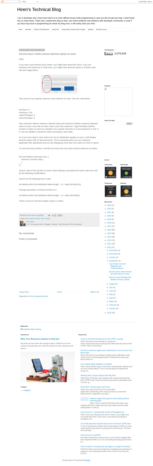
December (113, 250)
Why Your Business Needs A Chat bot (39, 339)
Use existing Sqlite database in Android (96, 364)
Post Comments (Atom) (39, 296)
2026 (109, 205)
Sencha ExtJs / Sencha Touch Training (73, 29)
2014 (109, 237)
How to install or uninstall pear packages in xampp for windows (105, 446)
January (112, 308)
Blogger (87, 460)
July (111, 287)
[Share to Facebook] (59, 215)
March (112, 301)
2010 (109, 313)
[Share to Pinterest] (61, 215)
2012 (109, 244)
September (114, 261)
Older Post (94, 292)
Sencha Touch (35, 218)
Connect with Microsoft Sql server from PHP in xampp (102, 339)
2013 (109, 240)
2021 (109, 212)
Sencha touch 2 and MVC (91, 435)
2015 (109, 233)
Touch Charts (45, 218)
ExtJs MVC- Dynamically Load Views (95, 387)
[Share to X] (57, 215)
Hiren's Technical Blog (39, 9)
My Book (90, 29)
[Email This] (53, 215)
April (111, 298)
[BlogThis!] (55, 215)
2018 (109, 223)
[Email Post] (48, 215)
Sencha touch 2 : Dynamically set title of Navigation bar (102, 412)
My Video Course (101, 29)
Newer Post (24, 292)
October (112, 257)
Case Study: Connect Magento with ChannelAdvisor (117, 266)
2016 (109, 230)
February (113, 305)
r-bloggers (27, 390)
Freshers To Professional (41, 29)
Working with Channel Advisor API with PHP (98, 375)
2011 (109, 247)
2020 (109, 216)
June (111, 291)
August (112, 284)
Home (20, 29)
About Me (28, 29)
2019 (109, 219)
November (113, 254)
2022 (109, 209)
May (111, 294)
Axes (27, 218)
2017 (109, 226)
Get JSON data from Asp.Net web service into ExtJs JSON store (106, 424)
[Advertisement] (61, 40)
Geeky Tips (55, 29)
